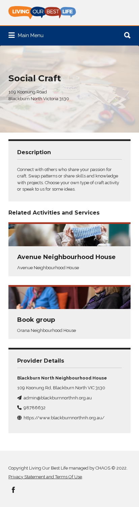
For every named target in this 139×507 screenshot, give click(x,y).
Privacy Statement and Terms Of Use (45, 476)
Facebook (13, 490)
